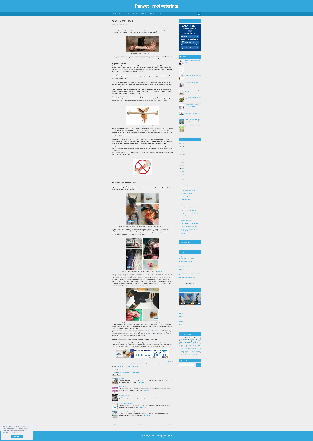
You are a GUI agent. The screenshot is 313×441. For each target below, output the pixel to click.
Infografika (144, 13)
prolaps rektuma (154, 330)
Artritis (181, 343)
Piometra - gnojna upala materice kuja (189, 226)
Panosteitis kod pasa (186, 217)
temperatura (188, 341)
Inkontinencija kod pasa (186, 187)
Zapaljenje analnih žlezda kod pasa (193, 75)
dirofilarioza (195, 342)
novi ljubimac (186, 352)
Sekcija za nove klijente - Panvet (186, 258)
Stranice (135, 13)
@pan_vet (163, 226)
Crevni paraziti (182, 269)
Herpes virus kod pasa (186, 202)
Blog (114, 13)
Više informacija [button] (15, 432)
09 (182, 162)
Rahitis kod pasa (185, 196)
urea (194, 346)
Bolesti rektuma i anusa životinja (192, 68)
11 (182, 159)
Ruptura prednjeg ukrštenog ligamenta (189, 207)
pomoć (154, 363)
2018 (181, 149)
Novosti (152, 13)
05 (182, 171)
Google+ (136, 366)
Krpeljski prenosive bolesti (126, 403)
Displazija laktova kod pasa (185, 261)
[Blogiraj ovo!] (115, 369)
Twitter (129, 366)
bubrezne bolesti (187, 342)
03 (182, 177)
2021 (181, 143)
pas (152, 363)
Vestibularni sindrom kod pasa (186, 272)
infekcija (199, 338)
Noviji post (115, 424)
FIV (200, 346)
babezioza (195, 348)
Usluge (181, 316)
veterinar (167, 363)
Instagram (181, 324)
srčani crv (189, 346)
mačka (140, 363)
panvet (148, 363)
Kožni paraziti (182, 274)
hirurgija (181, 338)
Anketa (160, 13)
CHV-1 (197, 346)
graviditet (193, 349)
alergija (199, 339)
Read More (142, 382)
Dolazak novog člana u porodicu (188, 185)
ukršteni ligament (182, 354)
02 (182, 179)
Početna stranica (141, 424)
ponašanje (192, 339)
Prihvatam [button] (17, 436)
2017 (181, 152)
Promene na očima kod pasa (191, 82)
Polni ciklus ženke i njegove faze (127, 387)
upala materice (189, 354)
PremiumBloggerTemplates (164, 437)
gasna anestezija (186, 349)
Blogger (192, 283)
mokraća (194, 345)
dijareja (194, 341)
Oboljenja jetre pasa (124, 395)
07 (182, 165)
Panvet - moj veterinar (156, 6)
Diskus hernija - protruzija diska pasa (189, 223)
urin (200, 342)
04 (182, 174)
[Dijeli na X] (116, 369)
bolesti (114, 363)
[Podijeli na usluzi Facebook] (118, 369)
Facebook (121, 366)
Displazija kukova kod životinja (186, 264)
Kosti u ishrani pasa (122, 20)
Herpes (186, 343)
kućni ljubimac (134, 363)
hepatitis (189, 345)
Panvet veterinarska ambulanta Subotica (128, 372)
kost (130, 363)
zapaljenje (195, 354)
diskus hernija (182, 345)
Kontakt (181, 319)
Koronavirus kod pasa (186, 220)
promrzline (193, 352)
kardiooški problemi (186, 351)
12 (182, 157)
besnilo (191, 343)
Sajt (120, 13)
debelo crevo (197, 343)
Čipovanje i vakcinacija (184, 266)
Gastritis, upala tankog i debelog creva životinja (131, 412)
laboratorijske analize (196, 351)
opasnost (144, 363)
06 (182, 168)
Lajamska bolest (188, 348)
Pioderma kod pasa (185, 199)
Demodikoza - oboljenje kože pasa (187, 277)
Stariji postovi (169, 424)
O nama (181, 313)
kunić (182, 341)
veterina (163, 363)
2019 (181, 146)
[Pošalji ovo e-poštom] (113, 369)
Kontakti (127, 13)
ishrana (126, 363)
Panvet (169, 361)
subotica (159, 363)
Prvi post (121, 378)
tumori (198, 352)
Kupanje (181, 348)
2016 (181, 154)
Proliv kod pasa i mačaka (190, 126)
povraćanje (184, 339)
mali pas (180, 352)
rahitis (184, 346)
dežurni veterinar (120, 363)
